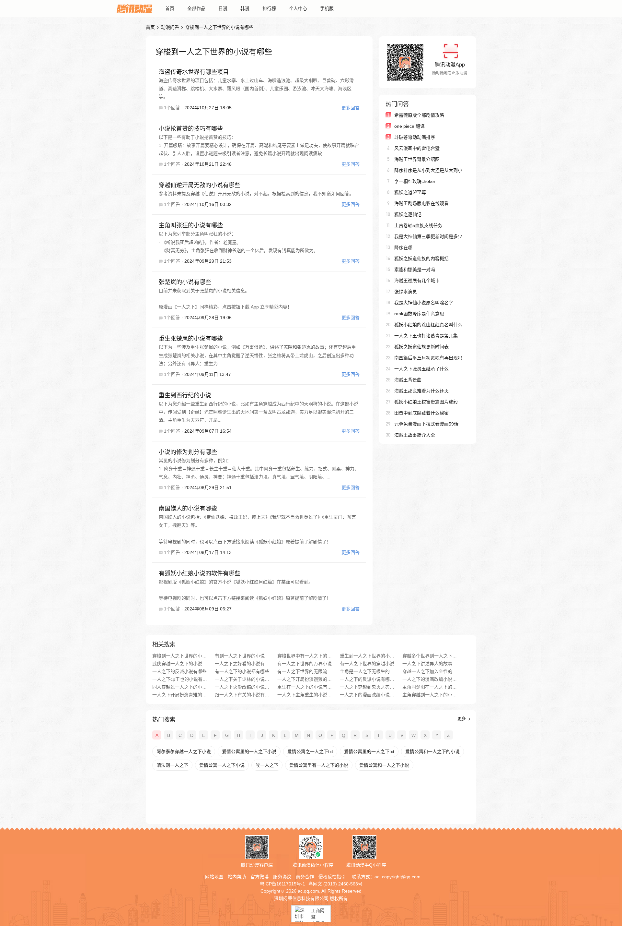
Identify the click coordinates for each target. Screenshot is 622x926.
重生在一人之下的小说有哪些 (304, 687)
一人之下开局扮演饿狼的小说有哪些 (304, 679)
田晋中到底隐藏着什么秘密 (421, 412)
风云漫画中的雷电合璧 (417, 148)
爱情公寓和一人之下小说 (384, 765)
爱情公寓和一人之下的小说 (432, 751)
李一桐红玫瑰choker (414, 181)
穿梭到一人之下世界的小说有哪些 (179, 655)
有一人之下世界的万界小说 (304, 663)
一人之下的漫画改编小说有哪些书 (429, 679)
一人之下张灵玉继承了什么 (421, 368)
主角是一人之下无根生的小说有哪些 (367, 671)
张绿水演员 (405, 291)
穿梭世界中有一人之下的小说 (304, 655)
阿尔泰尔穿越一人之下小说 (183, 751)
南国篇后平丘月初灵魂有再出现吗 (428, 357)
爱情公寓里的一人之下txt (369, 751)
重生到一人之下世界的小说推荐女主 (367, 655)
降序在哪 (403, 247)
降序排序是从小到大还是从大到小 (428, 170)
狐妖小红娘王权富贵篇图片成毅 (426, 401)
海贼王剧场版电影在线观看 (421, 203)
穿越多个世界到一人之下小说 (429, 655)
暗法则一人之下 (172, 765)
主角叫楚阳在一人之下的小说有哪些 (429, 687)
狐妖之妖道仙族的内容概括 (421, 258)
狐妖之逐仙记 (407, 214)
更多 (462, 718)
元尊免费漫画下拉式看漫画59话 (426, 424)
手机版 (327, 8)
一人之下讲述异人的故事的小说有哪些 (429, 663)
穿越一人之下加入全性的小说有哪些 (429, 671)
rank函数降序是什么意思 (419, 313)
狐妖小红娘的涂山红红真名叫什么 (428, 324)
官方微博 (259, 876)
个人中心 (298, 8)
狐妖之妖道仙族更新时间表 (421, 346)
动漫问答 (170, 27)
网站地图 (214, 876)
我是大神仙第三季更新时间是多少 (428, 236)
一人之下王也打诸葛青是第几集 (426, 335)
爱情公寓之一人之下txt (310, 751)
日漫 (222, 8)
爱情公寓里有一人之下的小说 (318, 765)
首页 (169, 8)
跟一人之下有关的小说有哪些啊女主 (242, 694)
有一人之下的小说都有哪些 (242, 671)
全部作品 (196, 8)
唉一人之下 (267, 765)
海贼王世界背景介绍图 (417, 159)
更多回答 (350, 107)
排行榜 (269, 8)
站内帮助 (237, 876)
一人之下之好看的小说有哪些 (242, 663)
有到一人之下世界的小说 (240, 655)
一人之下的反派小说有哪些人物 (367, 679)
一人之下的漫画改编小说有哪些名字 (367, 694)
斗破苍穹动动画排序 (414, 137)
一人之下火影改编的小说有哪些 (242, 687)
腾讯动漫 (134, 8)
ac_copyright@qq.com (397, 876)
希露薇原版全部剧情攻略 (419, 115)
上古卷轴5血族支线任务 (418, 225)
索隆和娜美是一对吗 (414, 269)
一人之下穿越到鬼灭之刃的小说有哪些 (367, 687)
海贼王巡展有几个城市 (417, 280)
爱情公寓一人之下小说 (222, 765)
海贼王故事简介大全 (414, 435)
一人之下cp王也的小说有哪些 (179, 679)
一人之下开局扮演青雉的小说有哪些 (179, 694)
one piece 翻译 (409, 126)
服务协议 (282, 876)
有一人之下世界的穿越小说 (367, 663)
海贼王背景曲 (407, 379)
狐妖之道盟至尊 (410, 192)
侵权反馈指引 (332, 876)
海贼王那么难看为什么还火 (421, 390)
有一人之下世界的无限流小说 (304, 671)
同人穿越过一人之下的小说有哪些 (179, 687)
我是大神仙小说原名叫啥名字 (423, 302)
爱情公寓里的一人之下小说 (249, 751)
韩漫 (244, 8)
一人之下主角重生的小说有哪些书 (304, 694)
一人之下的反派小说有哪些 (179, 671)
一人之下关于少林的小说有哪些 (242, 679)
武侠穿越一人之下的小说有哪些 (179, 663)
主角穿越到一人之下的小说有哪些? (429, 694)
